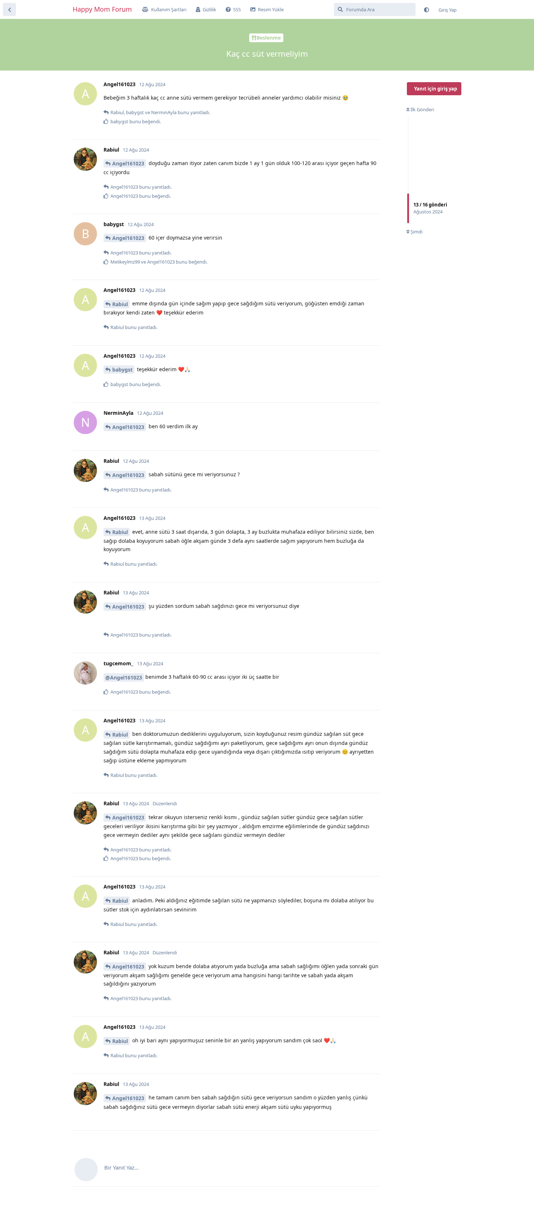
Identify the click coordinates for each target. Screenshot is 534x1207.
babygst (122, 369)
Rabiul (120, 304)
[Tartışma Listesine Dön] (9, 9)
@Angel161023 (123, 677)
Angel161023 (128, 163)
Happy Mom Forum (102, 9)
